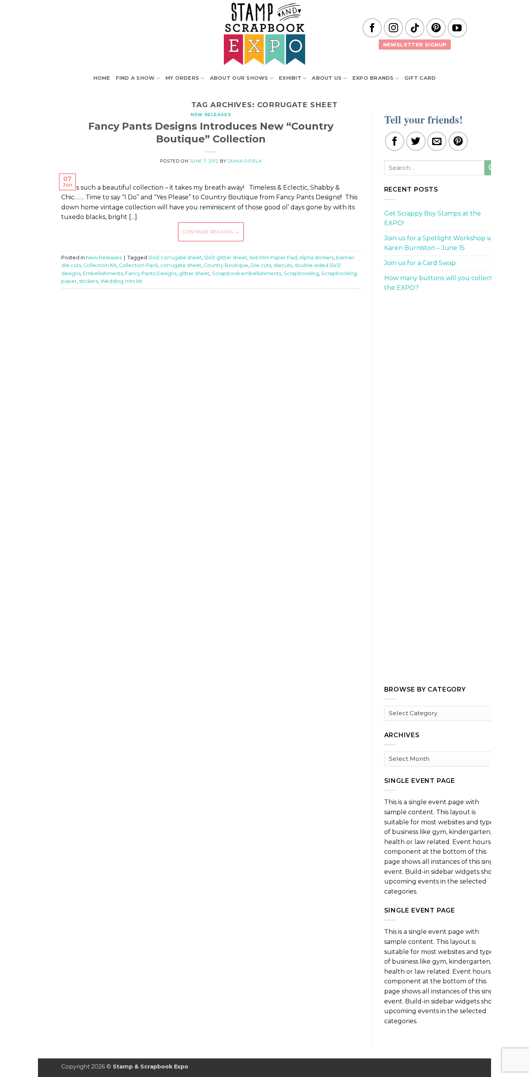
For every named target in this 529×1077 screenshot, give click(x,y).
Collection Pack (138, 265)
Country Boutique (226, 265)
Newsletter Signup (415, 44)
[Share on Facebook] (394, 141)
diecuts (282, 265)
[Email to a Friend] (437, 141)
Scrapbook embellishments (246, 273)
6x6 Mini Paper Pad (273, 257)
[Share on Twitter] (416, 141)
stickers (88, 281)
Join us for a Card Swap (420, 263)
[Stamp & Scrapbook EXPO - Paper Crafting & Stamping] (264, 34)
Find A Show (135, 78)
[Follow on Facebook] (372, 28)
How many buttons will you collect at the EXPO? (442, 283)
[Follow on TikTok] (414, 28)
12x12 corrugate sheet (175, 257)
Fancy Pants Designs (151, 273)
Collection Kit (100, 265)
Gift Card (420, 78)
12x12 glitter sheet (225, 257)
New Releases (211, 114)
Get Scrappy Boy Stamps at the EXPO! (432, 218)
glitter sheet (194, 273)
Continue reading (211, 232)
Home (101, 78)
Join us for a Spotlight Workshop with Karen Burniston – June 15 (442, 243)
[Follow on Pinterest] (436, 28)
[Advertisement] (211, 318)
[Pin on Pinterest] (458, 141)
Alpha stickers (316, 257)
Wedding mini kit (121, 281)
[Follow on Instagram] (393, 28)
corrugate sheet (180, 265)
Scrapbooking (301, 273)
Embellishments (103, 273)
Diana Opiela (245, 161)
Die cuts (261, 265)
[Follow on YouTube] (457, 28)
